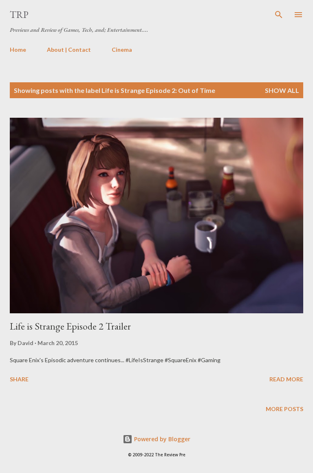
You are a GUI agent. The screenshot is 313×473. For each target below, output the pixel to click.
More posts (284, 408)
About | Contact (69, 49)
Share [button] (19, 379)
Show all (282, 90)
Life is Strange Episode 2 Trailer (70, 326)
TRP (19, 14)
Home (18, 49)
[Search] (279, 15)
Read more (286, 379)
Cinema (122, 49)
